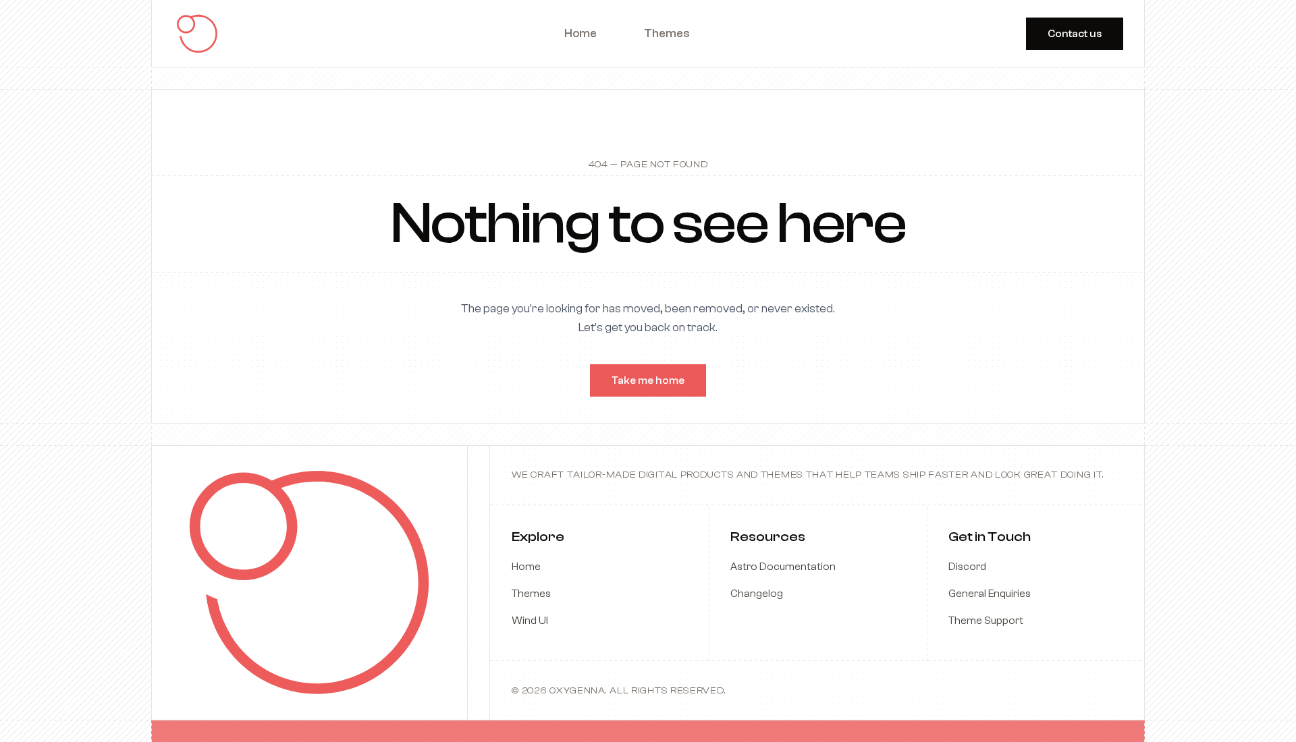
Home (526, 567)
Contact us (1075, 34)
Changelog (756, 594)
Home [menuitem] (580, 33)
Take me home (648, 380)
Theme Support (985, 621)
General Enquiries (989, 594)
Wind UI (530, 621)
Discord (967, 567)
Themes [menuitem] (667, 33)
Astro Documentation (783, 567)
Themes (531, 594)
